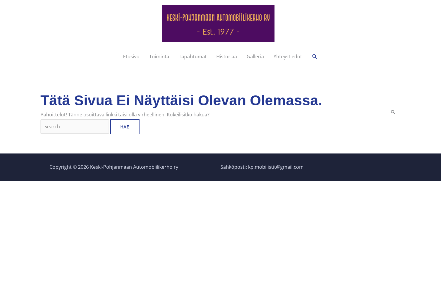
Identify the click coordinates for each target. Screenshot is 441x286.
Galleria (255, 56)
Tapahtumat (193, 56)
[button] (315, 57)
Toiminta (159, 56)
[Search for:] (75, 126)
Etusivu (131, 56)
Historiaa (226, 56)
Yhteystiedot (288, 56)
